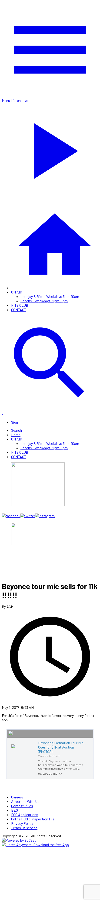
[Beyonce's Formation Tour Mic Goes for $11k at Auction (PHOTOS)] (13, 748)
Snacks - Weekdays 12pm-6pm (44, 301)
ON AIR (16, 292)
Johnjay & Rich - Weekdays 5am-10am (49, 296)
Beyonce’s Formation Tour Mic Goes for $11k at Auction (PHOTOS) (60, 747)
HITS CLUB (19, 305)
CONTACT (18, 309)
